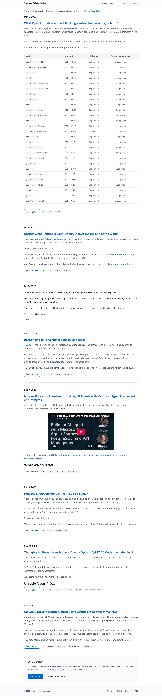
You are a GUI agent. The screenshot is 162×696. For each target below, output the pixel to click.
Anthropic (67, 270)
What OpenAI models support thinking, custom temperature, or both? (71, 23)
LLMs (50, 212)
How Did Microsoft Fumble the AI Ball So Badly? (56, 493)
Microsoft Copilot (61, 530)
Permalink (27, 319)
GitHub (119, 691)
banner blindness (120, 254)
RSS (136, 691)
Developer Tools (87, 646)
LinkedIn (128, 691)
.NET (57, 471)
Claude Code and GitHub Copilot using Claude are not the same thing (70, 612)
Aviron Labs (95, 11)
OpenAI (57, 212)
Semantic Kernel (73, 471)
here (47, 314)
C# (63, 471)
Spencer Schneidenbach (36, 3)
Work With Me (125, 3)
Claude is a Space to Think (59, 239)
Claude (57, 374)
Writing (104, 3)
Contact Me (35, 676)
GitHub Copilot (74, 646)
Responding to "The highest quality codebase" (55, 340)
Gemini (100, 590)
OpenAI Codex (90, 590)
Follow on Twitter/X (56, 676)
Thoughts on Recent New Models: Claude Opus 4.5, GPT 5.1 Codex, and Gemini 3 (78, 552)
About (135, 3)
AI (43, 212)
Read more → (32, 212)
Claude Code (68, 374)
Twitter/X (110, 691)
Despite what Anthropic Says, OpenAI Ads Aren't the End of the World (71, 234)
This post (28, 345)
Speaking (113, 3)
